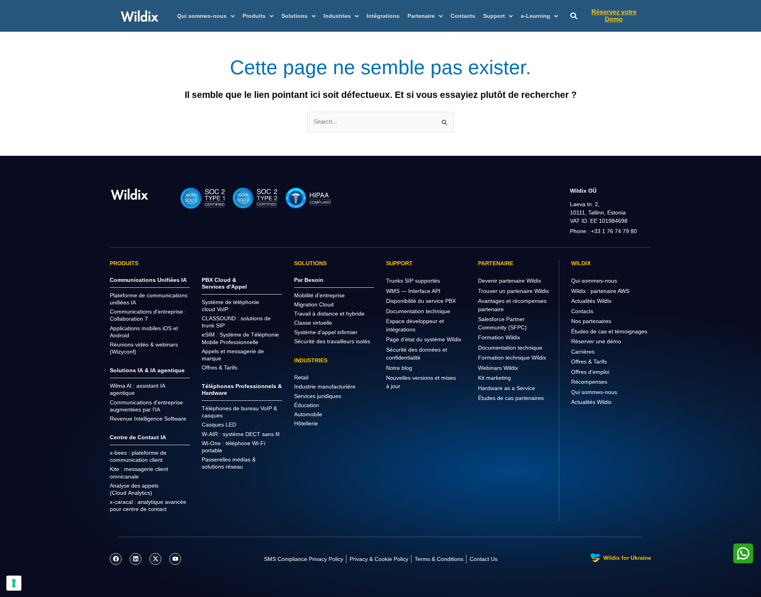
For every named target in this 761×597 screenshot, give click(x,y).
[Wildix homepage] (140, 16)
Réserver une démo (596, 341)
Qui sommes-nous (594, 280)
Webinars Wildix (498, 368)
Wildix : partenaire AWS (600, 291)
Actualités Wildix (591, 301)
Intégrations (383, 16)
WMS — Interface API (413, 291)
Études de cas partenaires (511, 398)
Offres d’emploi (590, 372)
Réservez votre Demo (614, 16)
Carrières (583, 351)
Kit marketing (494, 378)
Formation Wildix (499, 337)
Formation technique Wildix (512, 357)
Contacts (463, 16)
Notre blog (399, 368)
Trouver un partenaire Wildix (513, 291)
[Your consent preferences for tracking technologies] (13, 583)
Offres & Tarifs (589, 361)
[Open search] (574, 16)
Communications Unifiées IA (148, 280)
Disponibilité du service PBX (421, 301)
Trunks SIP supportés (413, 280)
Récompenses (589, 382)
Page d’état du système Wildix (423, 339)
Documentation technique (418, 311)
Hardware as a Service (506, 388)
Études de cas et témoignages (609, 331)
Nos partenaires (591, 321)
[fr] (129, 194)
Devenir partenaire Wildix (509, 280)
